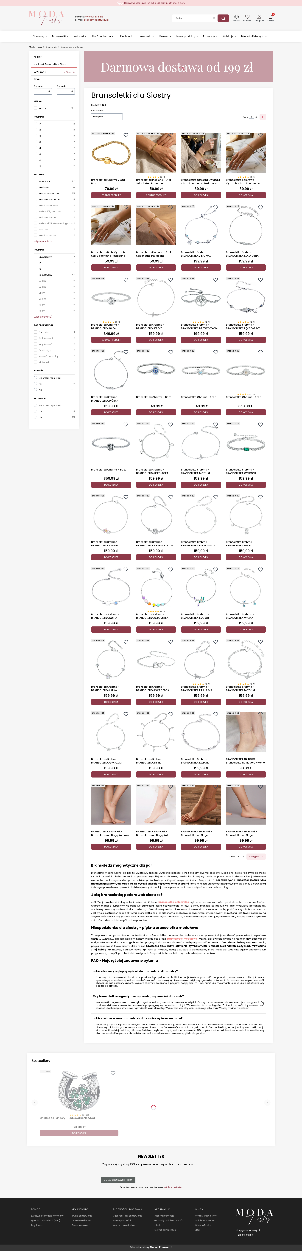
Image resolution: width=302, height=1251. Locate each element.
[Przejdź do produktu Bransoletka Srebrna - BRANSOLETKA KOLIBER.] (201, 587)
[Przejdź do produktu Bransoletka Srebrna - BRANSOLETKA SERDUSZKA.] (156, 442)
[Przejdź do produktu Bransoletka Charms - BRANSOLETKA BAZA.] (111, 298)
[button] (223, 18)
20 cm (42, 298)
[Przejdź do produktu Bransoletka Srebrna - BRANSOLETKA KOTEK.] (111, 587)
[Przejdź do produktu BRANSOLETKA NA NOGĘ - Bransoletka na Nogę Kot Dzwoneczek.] (156, 805)
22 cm (42, 286)
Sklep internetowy (150, 1247)
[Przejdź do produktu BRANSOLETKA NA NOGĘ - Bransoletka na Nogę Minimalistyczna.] (201, 805)
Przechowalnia (80, 1225)
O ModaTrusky (203, 1225)
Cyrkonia (43, 332)
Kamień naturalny (48, 356)
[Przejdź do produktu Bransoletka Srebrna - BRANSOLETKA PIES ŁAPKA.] (201, 660)
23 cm (42, 280)
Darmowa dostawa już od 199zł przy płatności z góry (154, 3)
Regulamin (36, 1225)
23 (40, 160)
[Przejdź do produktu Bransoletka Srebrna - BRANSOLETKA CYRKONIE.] (246, 442)
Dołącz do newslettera (118, 1179)
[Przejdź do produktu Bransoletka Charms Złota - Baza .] (111, 153)
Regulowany (45, 274)
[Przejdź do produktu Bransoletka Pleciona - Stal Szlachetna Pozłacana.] (156, 153)
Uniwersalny (45, 257)
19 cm (42, 304)
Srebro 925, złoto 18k (50, 211)
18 (40, 130)
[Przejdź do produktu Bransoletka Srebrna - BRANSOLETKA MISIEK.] (246, 515)
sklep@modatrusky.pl (248, 1230)
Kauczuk (43, 229)
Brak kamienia (46, 338)
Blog (197, 1229)
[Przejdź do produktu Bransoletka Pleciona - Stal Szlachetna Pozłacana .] (156, 225)
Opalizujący (45, 350)
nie (40, 390)
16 (40, 166)
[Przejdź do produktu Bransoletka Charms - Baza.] (156, 370)
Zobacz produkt (111, 195)
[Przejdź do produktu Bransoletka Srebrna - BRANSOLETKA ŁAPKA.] (111, 660)
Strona (245, 117)
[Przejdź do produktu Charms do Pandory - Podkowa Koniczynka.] (79, 1091)
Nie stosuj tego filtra (50, 378)
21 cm (42, 292)
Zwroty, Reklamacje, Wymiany (47, 1215)
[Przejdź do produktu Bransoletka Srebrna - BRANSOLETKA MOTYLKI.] (201, 442)
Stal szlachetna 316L (50, 199)
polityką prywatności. (173, 1187)
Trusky (42, 108)
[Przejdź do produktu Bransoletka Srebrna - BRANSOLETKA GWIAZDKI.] (111, 732)
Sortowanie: (97, 110)
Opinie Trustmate (205, 1220)
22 (40, 154)
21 (40, 148)
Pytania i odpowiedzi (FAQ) (45, 1220)
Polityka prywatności (165, 1229)
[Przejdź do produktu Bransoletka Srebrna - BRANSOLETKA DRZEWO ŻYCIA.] (201, 298)
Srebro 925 (44, 181)
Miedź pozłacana (48, 235)
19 (40, 136)
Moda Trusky (35, 46)
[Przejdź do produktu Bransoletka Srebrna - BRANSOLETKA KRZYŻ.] (156, 298)
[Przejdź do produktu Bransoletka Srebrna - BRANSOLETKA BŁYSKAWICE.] (201, 515)
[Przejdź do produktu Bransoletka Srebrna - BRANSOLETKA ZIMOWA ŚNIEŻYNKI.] (201, 225)
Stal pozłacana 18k (49, 193)
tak (40, 384)
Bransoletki (51, 46)
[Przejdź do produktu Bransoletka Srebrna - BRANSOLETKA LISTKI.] (156, 732)
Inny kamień (45, 344)
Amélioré (44, 187)
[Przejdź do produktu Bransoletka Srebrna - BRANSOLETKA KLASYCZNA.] (246, 225)
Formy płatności (122, 1220)
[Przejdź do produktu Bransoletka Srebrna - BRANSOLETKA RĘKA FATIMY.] (246, 298)
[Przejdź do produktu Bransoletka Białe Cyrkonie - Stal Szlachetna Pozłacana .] (111, 225)
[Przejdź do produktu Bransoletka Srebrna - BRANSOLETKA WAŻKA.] (246, 587)
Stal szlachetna (47, 217)
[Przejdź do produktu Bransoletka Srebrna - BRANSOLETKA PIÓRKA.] (111, 370)
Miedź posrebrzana (49, 205)
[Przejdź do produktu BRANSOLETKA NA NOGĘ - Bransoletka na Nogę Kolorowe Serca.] (111, 805)
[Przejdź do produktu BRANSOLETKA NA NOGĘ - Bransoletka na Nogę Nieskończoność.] (246, 805)
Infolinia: (89, 16)
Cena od (38, 86)
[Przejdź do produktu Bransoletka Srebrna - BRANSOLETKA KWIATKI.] (111, 515)
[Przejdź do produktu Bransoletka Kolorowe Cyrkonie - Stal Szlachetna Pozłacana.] (246, 153)
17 (40, 124)
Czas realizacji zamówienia (127, 1215)
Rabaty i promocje (164, 1215)
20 (40, 142)
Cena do (61, 86)
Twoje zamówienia (82, 1215)
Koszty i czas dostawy (125, 1225)
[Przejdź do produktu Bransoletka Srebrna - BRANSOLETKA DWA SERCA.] (156, 660)
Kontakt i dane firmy (206, 1215)
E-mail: (92, 19)
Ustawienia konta (81, 1220)
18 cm (42, 310)
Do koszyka (201, 195)
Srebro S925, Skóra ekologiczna (56, 223)
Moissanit (44, 362)
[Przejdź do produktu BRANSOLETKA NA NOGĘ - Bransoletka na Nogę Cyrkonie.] (246, 732)
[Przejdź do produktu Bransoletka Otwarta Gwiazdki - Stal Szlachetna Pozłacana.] (201, 153)
